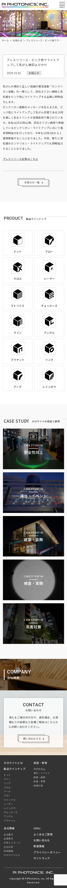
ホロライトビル (12, 855)
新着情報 (39, 846)
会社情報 (9, 828)
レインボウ (10, 808)
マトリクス (10, 799)
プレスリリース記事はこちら (20, 159)
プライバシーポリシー (47, 852)
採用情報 (8, 850)
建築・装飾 (39, 777)
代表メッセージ (12, 842)
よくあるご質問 (43, 834)
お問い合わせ (42, 840)
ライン (7, 779)
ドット (7, 774)
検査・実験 (39, 781)
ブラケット (10, 820)
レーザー (8, 803)
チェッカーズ (11, 812)
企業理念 (8, 838)
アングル (8, 816)
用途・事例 (40, 763)
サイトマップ (42, 858)
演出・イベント (42, 772)
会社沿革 (8, 846)
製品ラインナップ (15, 769)
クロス (7, 787)
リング (7, 783)
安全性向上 (39, 768)
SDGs (37, 828)
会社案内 (8, 834)
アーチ (7, 791)
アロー (7, 795)
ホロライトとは (13, 763)
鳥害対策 (38, 785)
